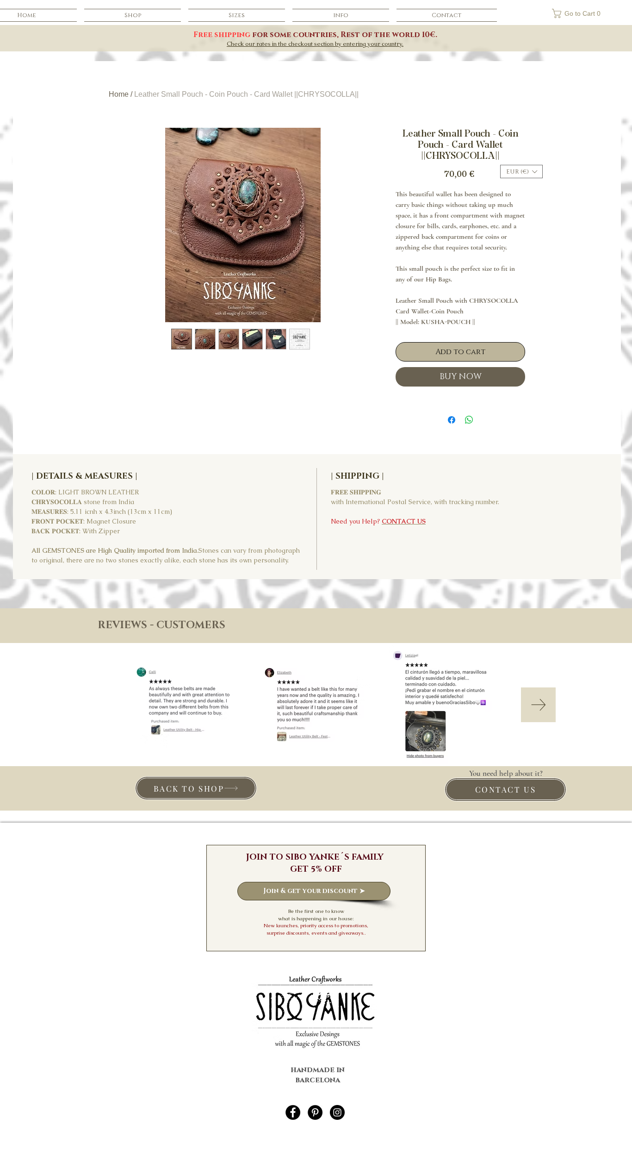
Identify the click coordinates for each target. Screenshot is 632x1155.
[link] (558, 13)
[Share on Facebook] (451, 419)
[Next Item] (538, 704)
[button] (341, 15)
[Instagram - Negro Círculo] (337, 1112)
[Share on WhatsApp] (469, 419)
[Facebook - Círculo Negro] (292, 1112)
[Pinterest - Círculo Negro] (315, 1112)
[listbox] (521, 171)
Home (119, 94)
